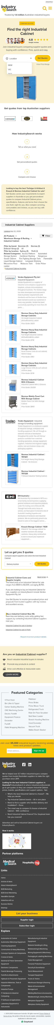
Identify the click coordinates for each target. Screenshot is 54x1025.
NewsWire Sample (7, 896)
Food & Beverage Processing (11, 971)
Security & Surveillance (36, 968)
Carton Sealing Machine (14, 707)
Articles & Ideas (6, 882)
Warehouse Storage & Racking (16, 238)
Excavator (9, 720)
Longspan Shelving (33, 261)
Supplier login (26, 919)
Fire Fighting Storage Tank (29, 259)
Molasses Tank (27, 264)
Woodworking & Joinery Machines (40, 997)
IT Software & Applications (10, 1000)
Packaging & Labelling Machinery (40, 956)
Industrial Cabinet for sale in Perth (18, 630)
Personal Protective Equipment (39, 964)
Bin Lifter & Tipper (12, 703)
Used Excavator (35, 723)
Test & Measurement (35, 971)
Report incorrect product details (33, 637)
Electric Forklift (11, 714)
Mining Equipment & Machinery (39, 953)
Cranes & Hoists (7, 957)
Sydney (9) (24, 251)
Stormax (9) (35, 246)
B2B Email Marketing (9, 893)
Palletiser (32, 699)
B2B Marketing (6, 889)
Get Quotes (43, 58)
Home (3, 878)
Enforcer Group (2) (11, 248)
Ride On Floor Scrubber (38, 713)
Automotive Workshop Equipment (13, 942)
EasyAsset (41, 814)
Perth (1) (34, 251)
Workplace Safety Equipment (38, 1004)
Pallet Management (35, 960)
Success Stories (7, 904)
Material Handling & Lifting (37, 945)
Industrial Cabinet (11, 241)
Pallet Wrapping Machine (15, 727)
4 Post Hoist (10, 700)
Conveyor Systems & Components (13, 953)
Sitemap (4, 908)
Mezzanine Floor (10, 264)
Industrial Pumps (7, 989)
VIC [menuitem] (9, 69)
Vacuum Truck (34, 726)
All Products (9, 236)
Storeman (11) (23, 246)
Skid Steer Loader (36, 716)
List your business (27, 913)
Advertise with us (7, 900)
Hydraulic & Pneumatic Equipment (13, 979)
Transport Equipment (35, 975)
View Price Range (42, 64)
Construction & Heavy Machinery (13, 950)
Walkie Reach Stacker (37, 730)
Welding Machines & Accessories (40, 993)
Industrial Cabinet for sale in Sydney (19, 626)
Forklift (7, 724)
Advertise (49, 2)
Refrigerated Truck (36, 709)
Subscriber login (27, 925)
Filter (47, 236)
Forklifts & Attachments (9, 975)
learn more (12, 674)
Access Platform (28, 253)
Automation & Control (9, 938)
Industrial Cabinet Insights (15, 269)
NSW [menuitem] (10, 65)
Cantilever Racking (27, 256)
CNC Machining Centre (14, 710)
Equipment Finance (12, 717)
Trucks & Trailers (34, 979)
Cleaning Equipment (8, 946)
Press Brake (33, 702)
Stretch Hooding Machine (39, 720)
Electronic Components (9, 968)
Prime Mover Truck (36, 706)
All (22, 248)
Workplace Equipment (36, 1001)
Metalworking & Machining (37, 949)
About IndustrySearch (9, 885)
